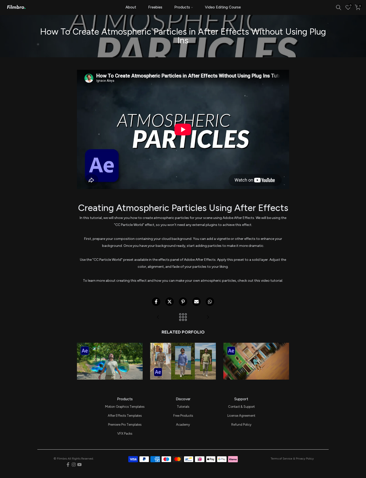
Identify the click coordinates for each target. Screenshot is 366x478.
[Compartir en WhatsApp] (210, 301)
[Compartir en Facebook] (156, 301)
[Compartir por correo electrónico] (196, 301)
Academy (183, 424)
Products (182, 7)
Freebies (155, 7)
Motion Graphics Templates (124, 407)
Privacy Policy (305, 458)
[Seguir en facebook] (68, 465)
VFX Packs (124, 433)
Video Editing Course (223, 7)
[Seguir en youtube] (79, 465)
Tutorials (183, 407)
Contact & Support (241, 407)
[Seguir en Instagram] (73, 465)
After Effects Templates (125, 415)
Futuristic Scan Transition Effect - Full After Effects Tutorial (109, 342)
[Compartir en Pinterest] (183, 301)
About (130, 7)
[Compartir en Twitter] (169, 301)
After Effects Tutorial (109, 353)
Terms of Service (281, 458)
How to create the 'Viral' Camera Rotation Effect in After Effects (256, 342)
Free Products (183, 415)
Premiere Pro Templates (124, 424)
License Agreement (241, 415)
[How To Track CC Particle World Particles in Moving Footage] (207, 317)
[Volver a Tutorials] (183, 317)
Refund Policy (241, 424)
